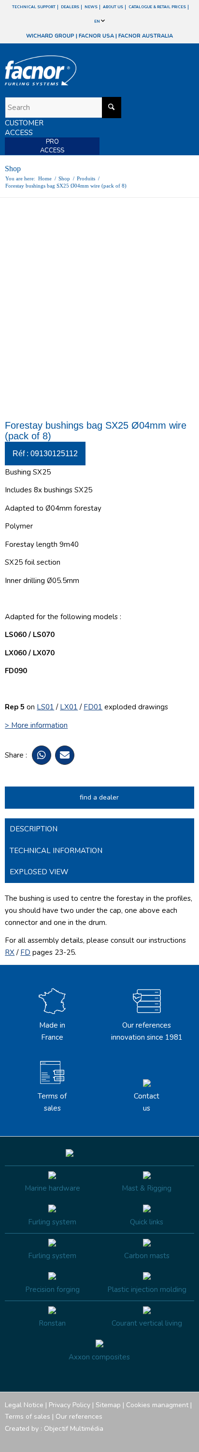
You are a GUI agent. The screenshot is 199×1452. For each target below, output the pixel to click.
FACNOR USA (96, 36)
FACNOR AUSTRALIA (145, 36)
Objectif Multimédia (73, 1428)
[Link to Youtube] (158, 1440)
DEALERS (70, 7)
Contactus (146, 1102)
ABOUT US (113, 7)
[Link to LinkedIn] (187, 1440)
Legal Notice (24, 1405)
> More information (36, 725)
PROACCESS (52, 146)
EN (97, 21)
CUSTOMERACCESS (24, 127)
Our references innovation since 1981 (147, 1031)
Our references (79, 1416)
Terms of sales (52, 1102)
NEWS (91, 7)
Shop (13, 168)
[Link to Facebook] (129, 1440)
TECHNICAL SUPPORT (34, 7)
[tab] (99, 829)
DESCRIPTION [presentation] (33, 829)
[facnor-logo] (71, 70)
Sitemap (108, 1405)
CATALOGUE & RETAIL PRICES (157, 7)
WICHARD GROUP (50, 36)
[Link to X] (172, 1440)
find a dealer (99, 797)
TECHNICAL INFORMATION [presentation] (56, 850)
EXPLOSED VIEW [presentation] (39, 872)
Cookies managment (157, 1405)
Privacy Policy (69, 1405)
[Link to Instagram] (143, 1440)
